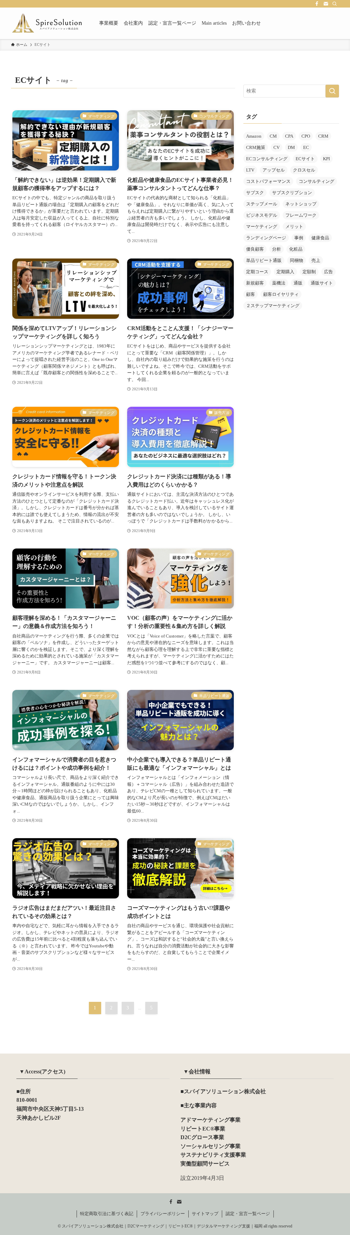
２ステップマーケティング (272, 305)
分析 (276, 249)
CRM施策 (255, 147)
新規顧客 (255, 283)
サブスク (255, 192)
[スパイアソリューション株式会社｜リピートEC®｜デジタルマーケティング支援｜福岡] (47, 23)
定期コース (257, 271)
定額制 (309, 271)
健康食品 (320, 237)
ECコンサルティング (266, 158)
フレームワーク (301, 215)
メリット (294, 226)
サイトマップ (205, 1213)
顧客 (250, 294)
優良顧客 (255, 249)
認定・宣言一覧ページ (248, 1213)
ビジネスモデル (261, 215)
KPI (326, 158)
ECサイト (305, 158)
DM (291, 147)
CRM (323, 136)
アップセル (273, 170)
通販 (298, 283)
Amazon (253, 136)
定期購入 (285, 271)
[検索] (334, 4)
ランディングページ (266, 237)
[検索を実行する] (332, 91)
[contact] (325, 4)
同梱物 (296, 260)
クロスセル (304, 170)
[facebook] (316, 4)
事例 (298, 237)
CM (273, 136)
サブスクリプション (292, 192)
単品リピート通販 (264, 260)
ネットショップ (301, 203)
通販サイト (322, 283)
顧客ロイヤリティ (281, 294)
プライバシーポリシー (162, 1213)
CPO (305, 136)
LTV (250, 170)
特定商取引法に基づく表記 (106, 1213)
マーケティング (261, 226)
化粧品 (295, 249)
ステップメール (261, 203)
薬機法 (278, 283)
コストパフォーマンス (268, 181)
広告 (328, 271)
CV (276, 147)
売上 (315, 260)
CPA (289, 136)
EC (306, 147)
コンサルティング (316, 181)
